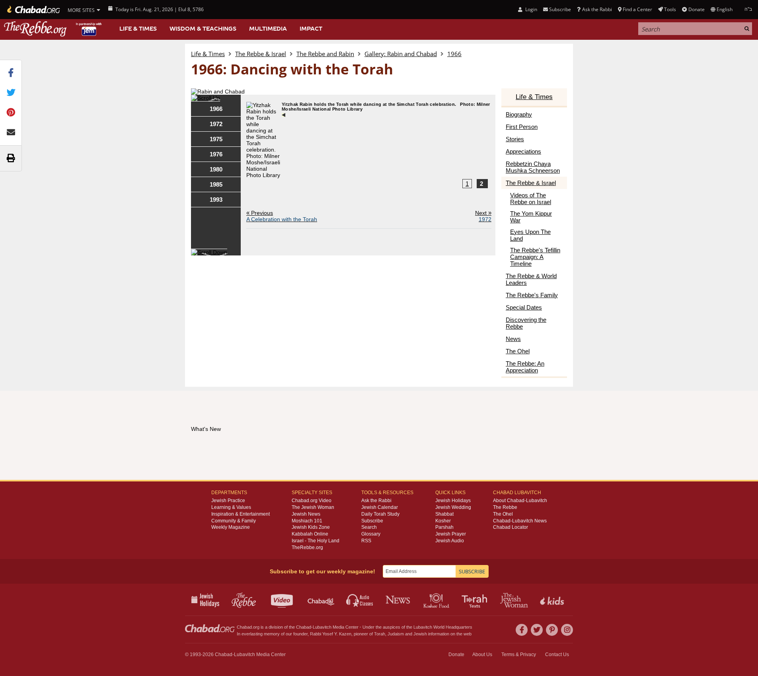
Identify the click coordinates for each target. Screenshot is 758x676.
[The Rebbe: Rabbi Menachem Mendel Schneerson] (53, 29)
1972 (216, 124)
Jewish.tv (282, 600)
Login (530, 9)
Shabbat (444, 514)
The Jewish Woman (313, 507)
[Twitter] (537, 630)
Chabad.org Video (311, 500)
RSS (366, 541)
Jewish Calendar (379, 507)
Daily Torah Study (380, 514)
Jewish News (306, 514)
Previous (281, 215)
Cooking (437, 600)
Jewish (420, 633)
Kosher (443, 521)
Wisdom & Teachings (203, 28)
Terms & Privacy (518, 654)
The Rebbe (505, 507)
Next (483, 215)
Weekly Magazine (230, 527)
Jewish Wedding (453, 507)
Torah (379, 633)
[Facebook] (522, 630)
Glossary (370, 534)
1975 (216, 139)
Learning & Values (231, 507)
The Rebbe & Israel (260, 54)
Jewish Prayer (450, 534)
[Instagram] (567, 630)
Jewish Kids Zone (311, 527)
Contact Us (557, 654)
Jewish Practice (228, 500)
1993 (216, 199)
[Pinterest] (552, 630)
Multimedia (268, 28)
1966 (454, 54)
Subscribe (372, 521)
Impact (311, 28)
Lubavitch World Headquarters (442, 627)
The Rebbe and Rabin (325, 54)
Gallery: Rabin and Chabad (400, 54)
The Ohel (503, 514)
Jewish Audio (449, 541)
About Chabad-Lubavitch (520, 500)
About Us (482, 654)
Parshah (444, 527)
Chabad (303, 627)
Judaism (396, 633)
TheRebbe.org (307, 547)
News (398, 600)
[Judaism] (33, 9)
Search (369, 527)
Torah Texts (475, 600)
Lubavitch (322, 627)
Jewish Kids (552, 600)
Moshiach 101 (307, 521)
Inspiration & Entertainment (240, 514)
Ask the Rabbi (597, 9)
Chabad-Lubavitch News (520, 521)
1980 (216, 169)
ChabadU (321, 600)
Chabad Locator (510, 527)
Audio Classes (359, 600)
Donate (696, 9)
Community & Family (233, 521)
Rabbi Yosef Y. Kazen (330, 633)
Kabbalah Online (310, 534)
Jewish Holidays (453, 500)
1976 (216, 154)
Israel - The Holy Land (315, 541)
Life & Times (138, 28)
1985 (216, 184)
